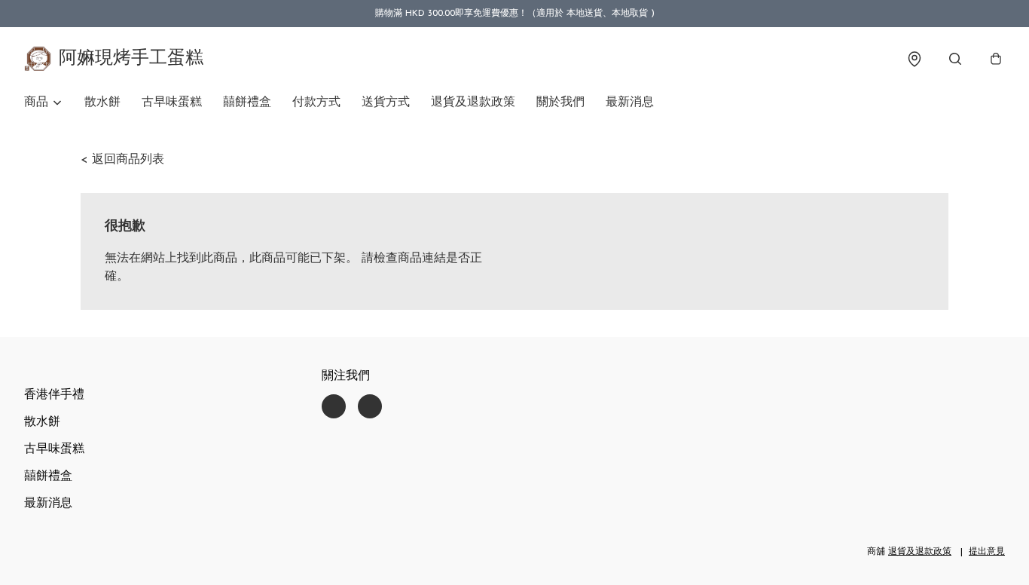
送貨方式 (386, 102)
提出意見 (987, 551)
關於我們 (560, 102)
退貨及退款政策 (473, 102)
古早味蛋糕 (172, 102)
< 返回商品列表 (122, 160)
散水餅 (102, 102)
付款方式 (316, 102)
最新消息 (630, 102)
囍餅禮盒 (247, 102)
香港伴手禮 (54, 395)
